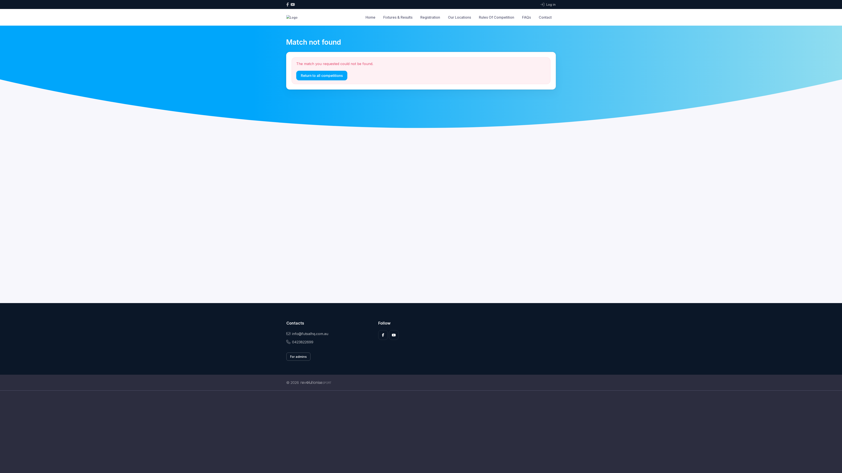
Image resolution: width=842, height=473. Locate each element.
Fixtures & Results (397, 17)
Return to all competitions (322, 75)
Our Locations (459, 17)
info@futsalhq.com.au (310, 334)
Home (370, 17)
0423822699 (302, 342)
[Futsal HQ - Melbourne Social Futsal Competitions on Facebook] (287, 4)
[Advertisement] (417, 431)
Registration (430, 17)
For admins (298, 356)
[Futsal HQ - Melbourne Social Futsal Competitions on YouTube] (293, 4)
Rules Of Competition (496, 17)
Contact (545, 17)
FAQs (526, 17)
